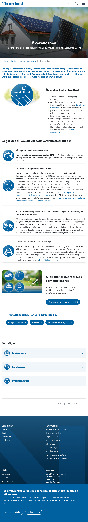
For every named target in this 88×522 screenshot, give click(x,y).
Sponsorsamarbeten (55, 440)
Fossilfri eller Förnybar (48, 260)
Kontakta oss (7, 481)
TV (3, 444)
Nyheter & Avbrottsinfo (56, 429)
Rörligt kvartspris (16, 322)
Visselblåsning (52, 451)
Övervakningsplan (53, 447)
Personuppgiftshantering (56, 455)
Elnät (4, 433)
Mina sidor (6, 474)
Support (5, 477)
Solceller (36, 322)
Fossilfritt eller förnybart (59, 322)
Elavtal (13, 61)
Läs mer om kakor (13, 512)
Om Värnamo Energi (54, 433)
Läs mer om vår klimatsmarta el (62, 302)
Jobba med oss (52, 444)
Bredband (6, 440)
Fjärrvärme (6, 436)
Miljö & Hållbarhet (53, 436)
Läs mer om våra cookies (56, 458)
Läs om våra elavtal (28, 61)
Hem (6, 61)
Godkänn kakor (34, 512)
